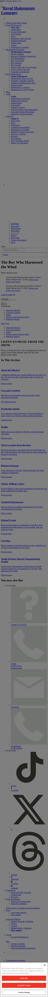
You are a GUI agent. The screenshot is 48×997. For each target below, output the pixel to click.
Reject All (24, 978)
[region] (24, 979)
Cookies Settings (24, 992)
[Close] (44, 965)
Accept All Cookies (24, 985)
